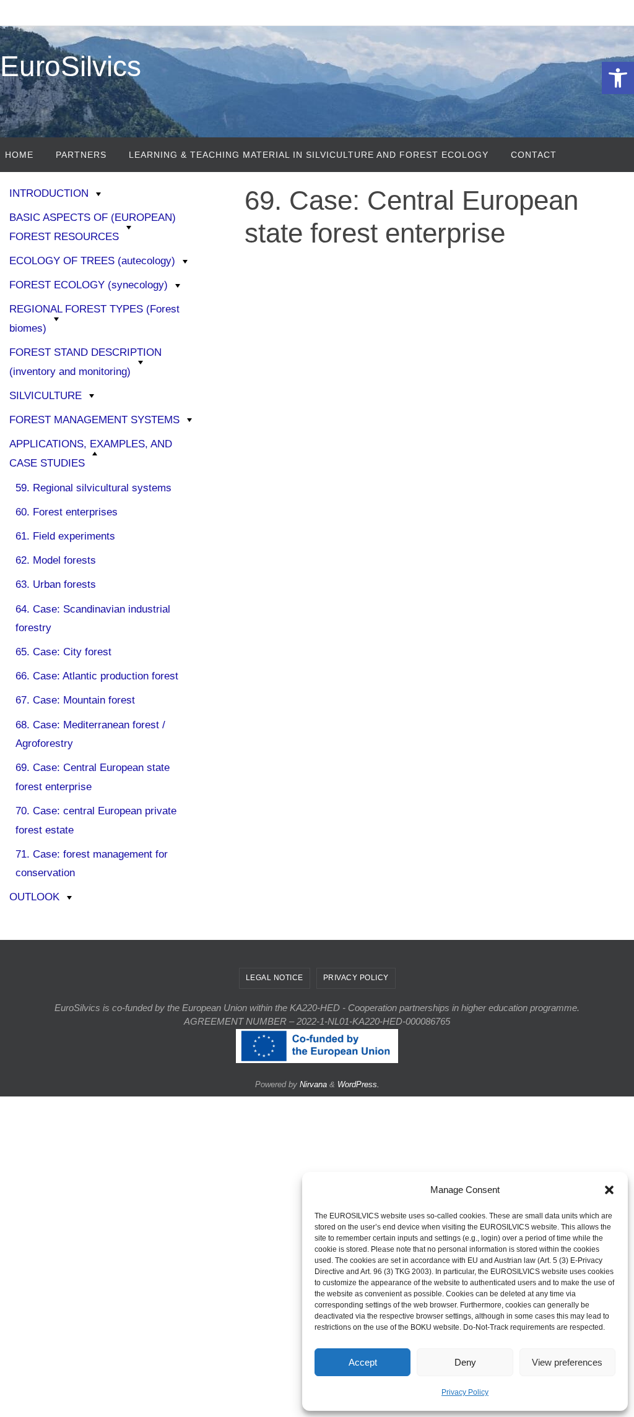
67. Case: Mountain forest (75, 700)
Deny (465, 1362)
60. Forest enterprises (66, 512)
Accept (363, 1362)
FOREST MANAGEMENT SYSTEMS (94, 420)
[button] (618, 78)
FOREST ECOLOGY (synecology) (88, 285)
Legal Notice (274, 977)
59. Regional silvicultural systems (93, 488)
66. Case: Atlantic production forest (96, 676)
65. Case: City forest (63, 652)
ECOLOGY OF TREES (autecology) (92, 261)
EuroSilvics (70, 66)
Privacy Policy (465, 1392)
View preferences (567, 1362)
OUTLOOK (34, 897)
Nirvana (313, 1084)
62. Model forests (55, 560)
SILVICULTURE (45, 396)
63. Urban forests (55, 584)
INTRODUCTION (49, 193)
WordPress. (358, 1084)
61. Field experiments (65, 536)
